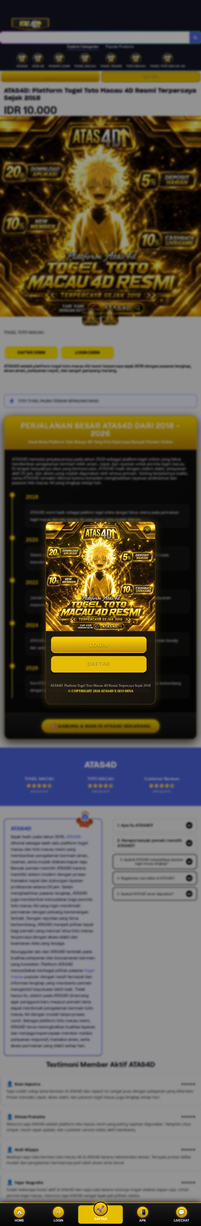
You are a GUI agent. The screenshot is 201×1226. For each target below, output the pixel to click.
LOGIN (99, 644)
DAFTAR (98, 664)
